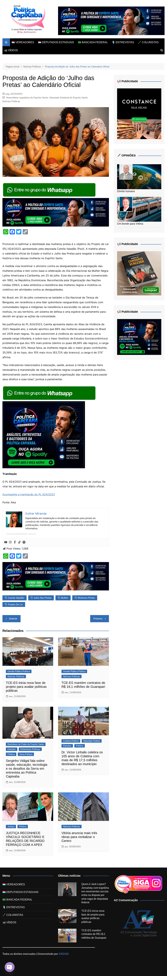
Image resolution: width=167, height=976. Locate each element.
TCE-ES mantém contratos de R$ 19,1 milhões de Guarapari (93, 934)
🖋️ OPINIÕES (126, 155)
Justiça (11, 826)
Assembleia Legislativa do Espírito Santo (27, 97)
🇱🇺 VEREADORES (23, 42)
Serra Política (25, 754)
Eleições (12, 749)
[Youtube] (5, 542)
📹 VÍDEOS (11, 50)
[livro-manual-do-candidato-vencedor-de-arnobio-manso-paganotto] (139, 273)
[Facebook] (14, 542)
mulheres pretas (86, 597)
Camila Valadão (16, 597)
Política (11, 754)
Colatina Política (71, 741)
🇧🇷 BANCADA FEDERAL (93, 42)
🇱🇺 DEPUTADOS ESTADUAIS (56, 42)
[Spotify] (24, 542)
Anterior (13, 618)
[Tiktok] (19, 542)
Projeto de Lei (15, 604)
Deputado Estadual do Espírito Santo (68, 97)
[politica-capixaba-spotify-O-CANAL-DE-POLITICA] (43, 434)
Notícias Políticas (11, 101)
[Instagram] (10, 542)
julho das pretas (42, 597)
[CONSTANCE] (139, 113)
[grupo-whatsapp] (49, 189)
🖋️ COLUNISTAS (148, 42)
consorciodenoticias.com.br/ (21, 533)
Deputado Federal (91, 741)
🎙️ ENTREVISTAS (123, 42)
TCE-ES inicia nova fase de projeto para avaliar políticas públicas (26, 686)
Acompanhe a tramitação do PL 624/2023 (28, 494)
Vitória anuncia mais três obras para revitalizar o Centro (79, 837)
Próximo (97, 618)
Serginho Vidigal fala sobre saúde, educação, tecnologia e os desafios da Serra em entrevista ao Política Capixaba (26, 768)
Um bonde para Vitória (130, 223)
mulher (64, 597)
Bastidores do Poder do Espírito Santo (26, 744)
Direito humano (126, 191)
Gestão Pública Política (19, 671)
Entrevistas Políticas (30, 749)
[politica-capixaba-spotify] (111, 20)
